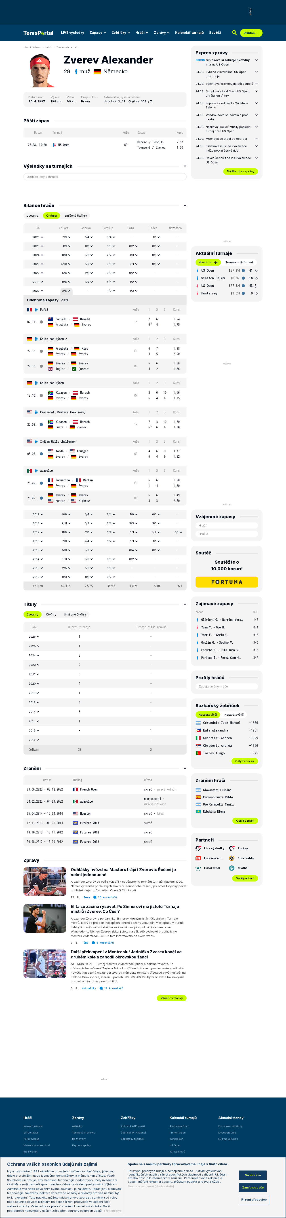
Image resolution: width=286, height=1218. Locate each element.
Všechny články (172, 998)
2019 (36, 514)
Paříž (44, 309)
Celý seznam (245, 820)
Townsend (143, 147)
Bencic (142, 142)
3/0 (86, 281)
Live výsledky (214, 848)
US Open (63, 145)
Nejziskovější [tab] (208, 714)
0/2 (131, 246)
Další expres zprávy (240, 171)
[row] (105, 144)
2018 (36, 523)
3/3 (109, 273)
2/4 (109, 523)
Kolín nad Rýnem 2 (53, 339)
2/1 (87, 273)
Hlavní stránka (31, 47)
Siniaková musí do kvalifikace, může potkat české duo (227, 148)
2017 (36, 532)
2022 (36, 273)
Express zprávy (81, 1145)
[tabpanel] (105, 406)
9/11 (64, 523)
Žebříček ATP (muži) (133, 1126)
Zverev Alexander (67, 47)
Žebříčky (119, 32)
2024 (36, 255)
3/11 (64, 559)
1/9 (65, 246)
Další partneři (245, 878)
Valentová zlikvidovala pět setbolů (229, 83)
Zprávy (160, 32)
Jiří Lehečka (30, 1132)
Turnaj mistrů (177, 1151)
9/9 (64, 514)
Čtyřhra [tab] (51, 215)
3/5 (109, 264)
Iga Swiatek (30, 1151)
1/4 (87, 237)
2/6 (64, 290)
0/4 (131, 550)
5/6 (64, 273)
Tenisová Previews (83, 1132)
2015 (36, 550)
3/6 (86, 559)
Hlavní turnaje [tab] (208, 262)
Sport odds (246, 858)
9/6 (64, 281)
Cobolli (158, 142)
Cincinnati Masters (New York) (63, 412)
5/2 (86, 255)
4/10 (64, 264)
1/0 (132, 514)
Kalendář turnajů (189, 32)
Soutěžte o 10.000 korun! (227, 565)
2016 (36, 541)
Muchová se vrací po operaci (226, 138)
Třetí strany (112, 1210)
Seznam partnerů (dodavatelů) (151, 1186)
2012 (36, 577)
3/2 (153, 532)
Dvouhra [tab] (32, 215)
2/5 (64, 568)
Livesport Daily (227, 1132)
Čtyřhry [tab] (51, 614)
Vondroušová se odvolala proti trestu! (227, 117)
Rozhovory (79, 1138)
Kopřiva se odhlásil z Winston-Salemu (227, 105)
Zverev (160, 147)
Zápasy (96, 32)
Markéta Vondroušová (36, 1145)
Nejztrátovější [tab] (234, 714)
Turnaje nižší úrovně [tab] (239, 262)
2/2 (109, 255)
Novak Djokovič (32, 1126)
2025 (36, 246)
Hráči (140, 32)
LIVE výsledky (72, 32)
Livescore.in (213, 858)
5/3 (86, 550)
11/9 (64, 532)
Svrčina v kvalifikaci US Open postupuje (226, 74)
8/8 (64, 255)
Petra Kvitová (31, 1138)
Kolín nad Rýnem (52, 383)
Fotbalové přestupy (230, 1126)
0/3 (109, 559)
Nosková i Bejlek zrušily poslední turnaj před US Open (228, 129)
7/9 (64, 237)
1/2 (132, 281)
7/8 (64, 541)
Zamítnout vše (253, 1187)
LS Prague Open (228, 1138)
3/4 (109, 532)
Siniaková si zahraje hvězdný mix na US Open (228, 62)
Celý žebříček (244, 761)
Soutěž (215, 32)
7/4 (109, 514)
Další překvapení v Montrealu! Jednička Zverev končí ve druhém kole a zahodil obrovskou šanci (126, 954)
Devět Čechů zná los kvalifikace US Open (228, 160)
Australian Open (179, 1126)
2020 (36, 290)
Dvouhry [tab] (32, 614)
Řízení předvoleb (254, 1199)
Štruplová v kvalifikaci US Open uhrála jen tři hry (227, 93)
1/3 (132, 255)
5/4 (109, 237)
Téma (87, 897)
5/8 (64, 550)
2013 (36, 568)
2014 (36, 559)
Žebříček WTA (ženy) (133, 1132)
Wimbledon (176, 1138)
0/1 (87, 246)
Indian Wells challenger (58, 441)
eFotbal (243, 868)
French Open (178, 1132)
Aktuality (89, 988)
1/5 (109, 246)
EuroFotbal (212, 868)
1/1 (154, 237)
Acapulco (46, 470)
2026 (36, 237)
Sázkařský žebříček (132, 1138)
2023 (36, 264)
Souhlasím (253, 1175)
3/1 (154, 523)
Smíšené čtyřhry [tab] (76, 215)
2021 (36, 281)
